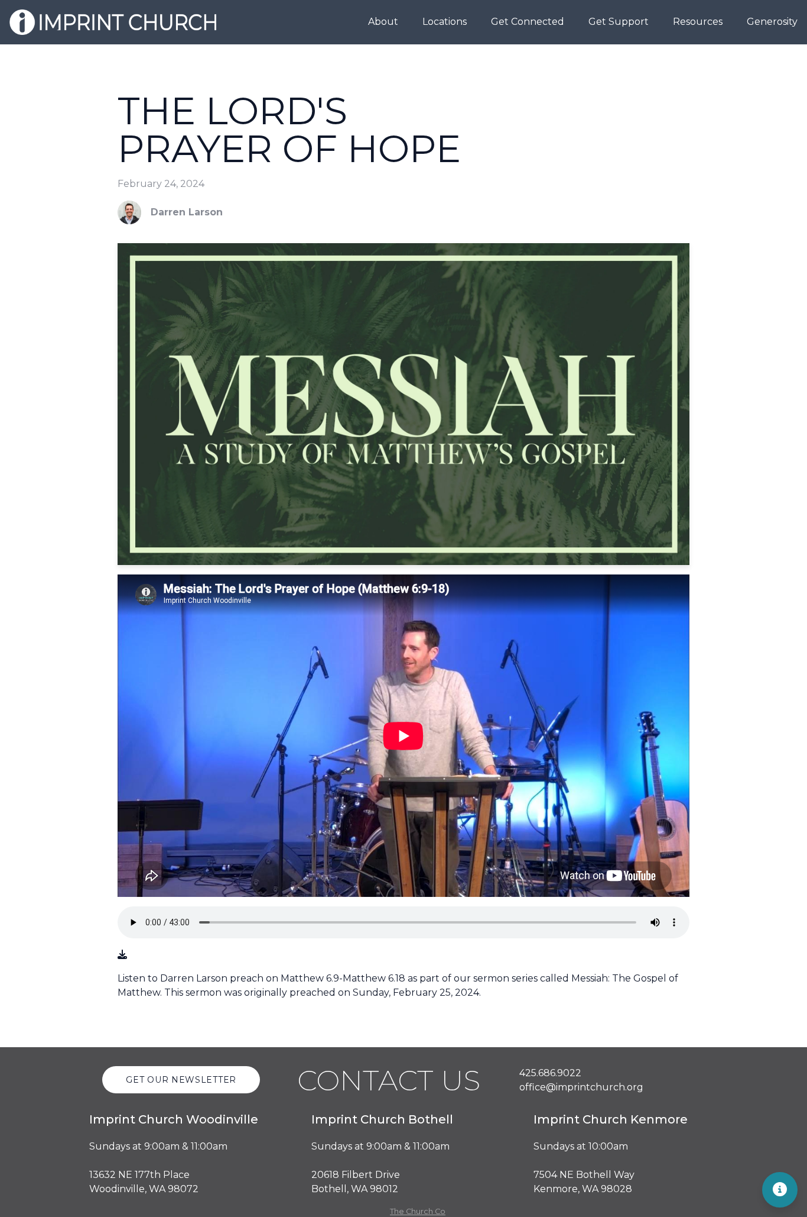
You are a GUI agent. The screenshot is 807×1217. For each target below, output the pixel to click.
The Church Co (417, 1211)
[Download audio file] (122, 955)
